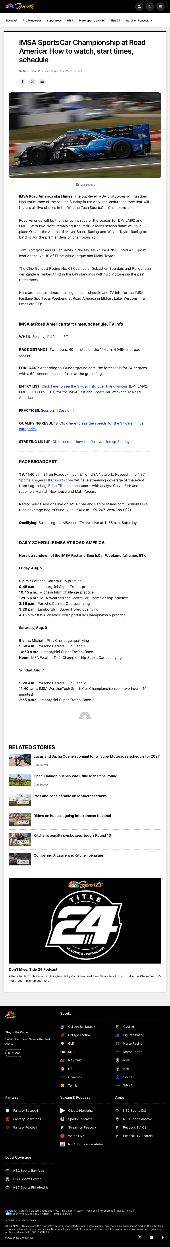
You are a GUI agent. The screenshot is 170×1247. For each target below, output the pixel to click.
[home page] (20, 6)
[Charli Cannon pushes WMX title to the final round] (20, 780)
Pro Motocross (32, 20)
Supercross (54, 20)
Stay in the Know (16, 1032)
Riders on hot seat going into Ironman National (72, 815)
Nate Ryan (29, 71)
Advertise (10, 1210)
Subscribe (14, 1053)
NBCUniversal (29, 1220)
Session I (48, 410)
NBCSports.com (59, 480)
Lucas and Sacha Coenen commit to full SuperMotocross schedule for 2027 (97, 756)
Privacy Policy (124, 1210)
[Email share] (42, 81)
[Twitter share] (32, 81)
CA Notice (44, 1213)
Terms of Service (62, 1213)
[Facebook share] (22, 81)
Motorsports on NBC (92, 20)
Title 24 (115, 20)
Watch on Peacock (137, 20)
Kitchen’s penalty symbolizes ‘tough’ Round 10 (72, 835)
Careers (23, 1210)
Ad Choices (106, 1210)
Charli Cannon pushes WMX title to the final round (75, 776)
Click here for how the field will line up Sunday (91, 441)
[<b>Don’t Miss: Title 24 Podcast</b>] (85, 921)
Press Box (91, 1210)
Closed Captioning (41, 1210)
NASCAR (11, 20)
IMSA (70, 20)
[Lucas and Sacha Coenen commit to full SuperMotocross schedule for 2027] (20, 760)
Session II (66, 410)
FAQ (57, 1210)
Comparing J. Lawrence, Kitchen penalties (69, 855)
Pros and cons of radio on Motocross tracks (70, 796)
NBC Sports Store (72, 1210)
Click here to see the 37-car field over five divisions (85, 386)
